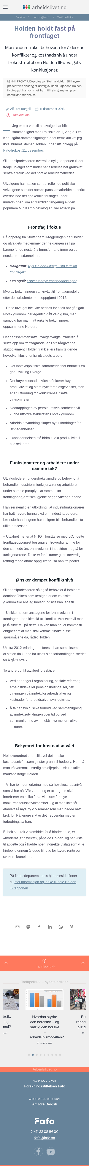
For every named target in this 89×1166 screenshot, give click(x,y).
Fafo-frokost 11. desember (23, 150)
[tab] (29, 1055)
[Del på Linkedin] (50, 926)
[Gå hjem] (44, 7)
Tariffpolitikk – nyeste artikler (44, 982)
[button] (5, 7)
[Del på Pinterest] (71, 926)
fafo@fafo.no (44, 1137)
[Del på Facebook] (39, 926)
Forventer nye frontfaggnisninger (51, 281)
